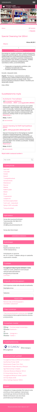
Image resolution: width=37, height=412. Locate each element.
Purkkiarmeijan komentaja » (19, 327)
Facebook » (13, 329)
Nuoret (5, 185)
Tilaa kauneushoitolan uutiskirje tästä (15, 313)
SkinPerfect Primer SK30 (11, 362)
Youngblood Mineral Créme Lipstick (15, 375)
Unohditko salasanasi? (10, 304)
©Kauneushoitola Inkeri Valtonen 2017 (18, 407)
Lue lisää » (6, 275)
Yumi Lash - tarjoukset (10, 203)
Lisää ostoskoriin (8, 120)
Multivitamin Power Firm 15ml (13, 364)
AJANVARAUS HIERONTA (19, 236)
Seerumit (6, 169)
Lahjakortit (7, 198)
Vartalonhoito (7, 181)
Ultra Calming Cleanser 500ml (13, 380)
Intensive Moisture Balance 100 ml (14, 371)
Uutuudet (6, 172)
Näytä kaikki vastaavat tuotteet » (12, 153)
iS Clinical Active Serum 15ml (12, 373)
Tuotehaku (32, 28)
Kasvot (5, 176)
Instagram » (14, 333)
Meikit (5, 192)
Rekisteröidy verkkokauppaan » (13, 302)
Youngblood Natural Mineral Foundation (16, 360)
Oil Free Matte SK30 (9, 378)
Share (5, 44)
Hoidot (5, 174)
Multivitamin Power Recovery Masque (15, 366)
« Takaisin (32, 31)
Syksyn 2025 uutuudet (10, 205)
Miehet (5, 187)
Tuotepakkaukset (9, 178)
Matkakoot (7, 183)
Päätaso (3, 28)
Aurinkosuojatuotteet (10, 201)
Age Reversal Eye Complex (11, 369)
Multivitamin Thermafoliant (12, 99)
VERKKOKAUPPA (6, 2)
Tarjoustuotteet (8, 208)
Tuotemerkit (7, 196)
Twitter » (13, 336)
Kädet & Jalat (7, 190)
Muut (5, 194)
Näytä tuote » (7, 115)
